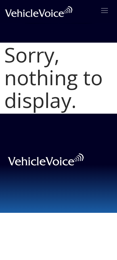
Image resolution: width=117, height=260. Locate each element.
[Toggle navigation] (104, 10)
